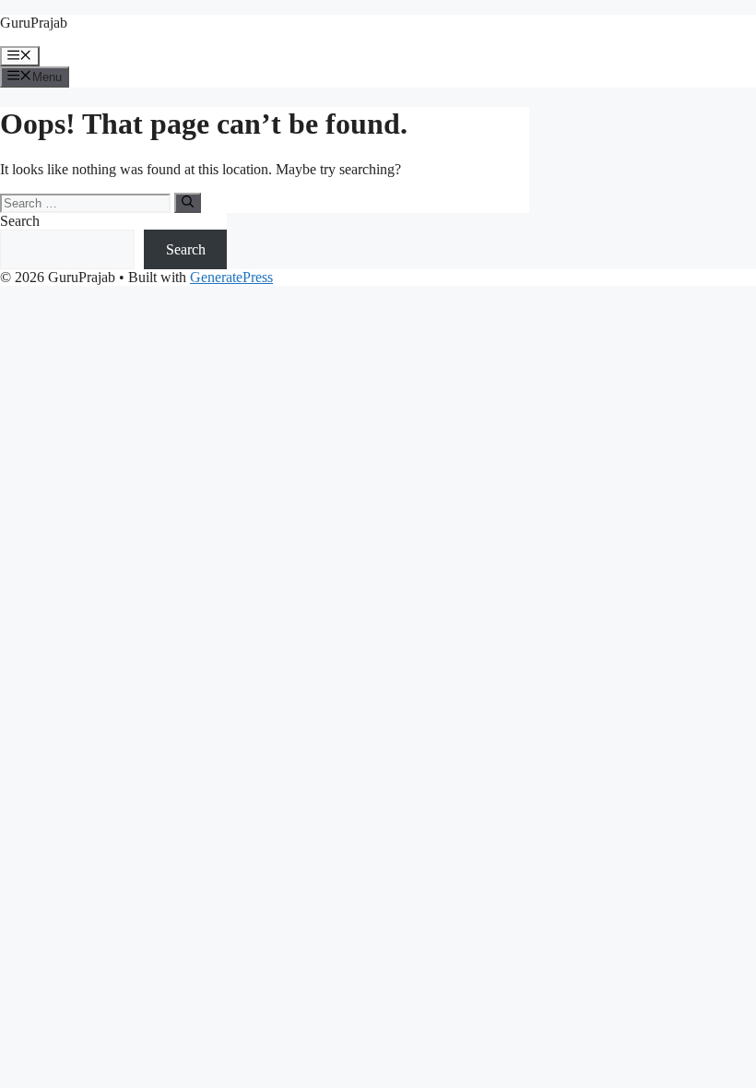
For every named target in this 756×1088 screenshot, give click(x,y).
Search (20, 221)
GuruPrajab (33, 22)
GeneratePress (231, 277)
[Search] (187, 203)
